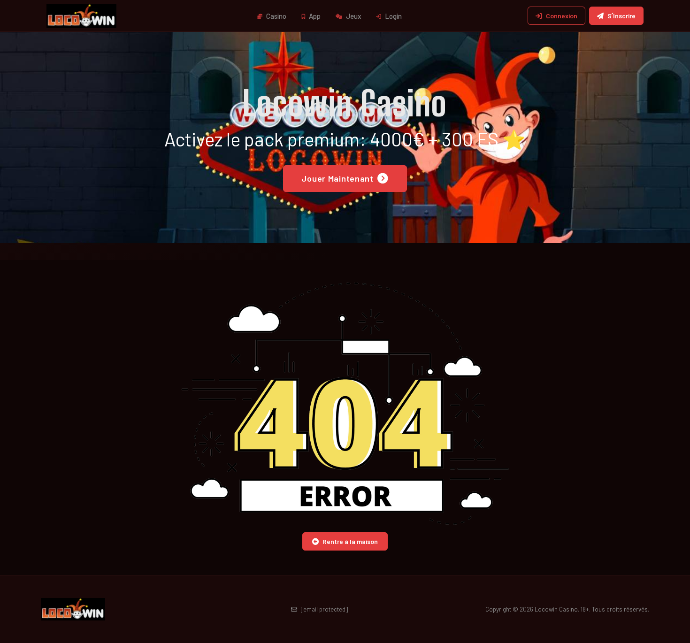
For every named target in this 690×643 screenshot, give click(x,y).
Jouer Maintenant (337, 178)
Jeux (353, 16)
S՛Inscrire (621, 16)
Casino (275, 16)
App (314, 16)
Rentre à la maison (350, 541)
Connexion (561, 16)
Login (392, 16)
